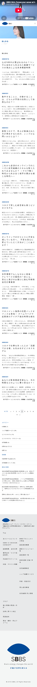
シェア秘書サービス (16, 84)
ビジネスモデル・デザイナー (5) (11, 438)
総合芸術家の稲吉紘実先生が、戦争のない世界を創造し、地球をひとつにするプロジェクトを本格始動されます (18, 488)
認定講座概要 (24, 545)
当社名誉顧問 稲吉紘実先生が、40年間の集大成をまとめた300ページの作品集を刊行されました (18, 499)
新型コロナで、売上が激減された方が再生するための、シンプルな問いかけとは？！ (18, 133)
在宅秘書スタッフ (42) (8, 462)
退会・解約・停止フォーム (10, 622)
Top (4, 533)
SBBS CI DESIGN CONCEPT (10, 544)
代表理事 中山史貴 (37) (8, 459)
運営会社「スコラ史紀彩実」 (10, 554)
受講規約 (6, 616)
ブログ (5, 601)
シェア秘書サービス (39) (9, 430)
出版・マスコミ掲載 (10, 564)
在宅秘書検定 (24, 568)
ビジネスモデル (16, 118)
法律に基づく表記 (9, 611)
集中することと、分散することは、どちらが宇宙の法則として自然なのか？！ (18, 99)
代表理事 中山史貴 (31, 119)
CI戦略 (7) (5, 426)
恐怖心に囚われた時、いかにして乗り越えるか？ (16, 494)
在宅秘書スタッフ (31, 85)
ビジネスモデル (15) (8, 434)
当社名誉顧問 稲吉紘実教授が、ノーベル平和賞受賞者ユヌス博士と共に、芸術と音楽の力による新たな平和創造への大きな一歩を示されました (18, 480)
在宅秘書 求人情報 (26, 593)
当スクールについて (10, 539)
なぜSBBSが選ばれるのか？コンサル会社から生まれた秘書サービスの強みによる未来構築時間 (18, 65)
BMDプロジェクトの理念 (26, 540)
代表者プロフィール (10, 559)
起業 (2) (4, 450)
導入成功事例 (24, 587)
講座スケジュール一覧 (27, 550)
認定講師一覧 (24, 555)
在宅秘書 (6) (5, 442)
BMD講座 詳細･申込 (26, 561)
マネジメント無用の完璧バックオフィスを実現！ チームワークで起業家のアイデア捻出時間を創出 (18, 314)
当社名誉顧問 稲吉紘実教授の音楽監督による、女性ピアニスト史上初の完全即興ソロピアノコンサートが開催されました (18, 473)
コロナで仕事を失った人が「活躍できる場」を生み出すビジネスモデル (18, 348)
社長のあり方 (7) (7, 446)
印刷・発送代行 (25, 581)
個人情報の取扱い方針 (10, 606)
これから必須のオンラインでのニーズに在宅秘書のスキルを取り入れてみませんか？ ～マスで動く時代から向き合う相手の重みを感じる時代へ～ (18, 170)
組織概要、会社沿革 (10, 549)
